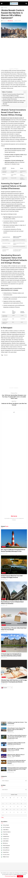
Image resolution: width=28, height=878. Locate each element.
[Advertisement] (14, 53)
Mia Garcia (10, 20)
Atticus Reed (6, 825)
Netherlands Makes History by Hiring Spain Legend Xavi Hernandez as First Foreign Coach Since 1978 (17, 769)
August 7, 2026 (4, 683)
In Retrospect (6, 105)
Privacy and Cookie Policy (10, 876)
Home (2, 7)
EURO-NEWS (5, 841)
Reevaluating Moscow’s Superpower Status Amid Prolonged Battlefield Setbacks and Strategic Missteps (14, 102)
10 (2, 806)
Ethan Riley (5, 834)
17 (2, 809)
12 (10, 806)
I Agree (20, 876)
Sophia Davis (6, 852)
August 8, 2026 (4, 657)
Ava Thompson (6, 827)
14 (17, 806)
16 (25, 806)
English (5, 687)
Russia (5, 7)
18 (6, 809)
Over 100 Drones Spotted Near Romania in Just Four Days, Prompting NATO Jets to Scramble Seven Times (16, 737)
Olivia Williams (6, 847)
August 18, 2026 (18, 20)
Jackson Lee (6, 838)
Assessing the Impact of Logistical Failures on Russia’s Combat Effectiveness (13, 98)
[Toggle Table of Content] (24, 92)
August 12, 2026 (4, 605)
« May (2, 817)
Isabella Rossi (6, 836)
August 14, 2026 (4, 579)
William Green (6, 856)
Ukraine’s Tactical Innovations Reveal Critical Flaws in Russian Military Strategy (13, 95)
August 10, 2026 (4, 631)
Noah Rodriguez (6, 845)
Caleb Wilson (6, 829)
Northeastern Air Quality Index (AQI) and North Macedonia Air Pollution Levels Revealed (16, 762)
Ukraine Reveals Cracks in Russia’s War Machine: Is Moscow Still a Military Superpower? (16, 729)
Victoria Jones (6, 854)
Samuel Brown (6, 850)
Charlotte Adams (7, 831)
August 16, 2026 (4, 553)
